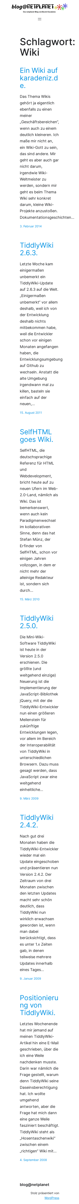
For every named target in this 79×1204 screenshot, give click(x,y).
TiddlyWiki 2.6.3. (37, 249)
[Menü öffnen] (39, 19)
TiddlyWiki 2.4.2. (37, 821)
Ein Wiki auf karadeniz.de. (39, 78)
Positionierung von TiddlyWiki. (39, 1005)
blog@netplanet (34, 1184)
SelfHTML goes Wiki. (36, 435)
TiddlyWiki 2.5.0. (37, 622)
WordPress (51, 1198)
